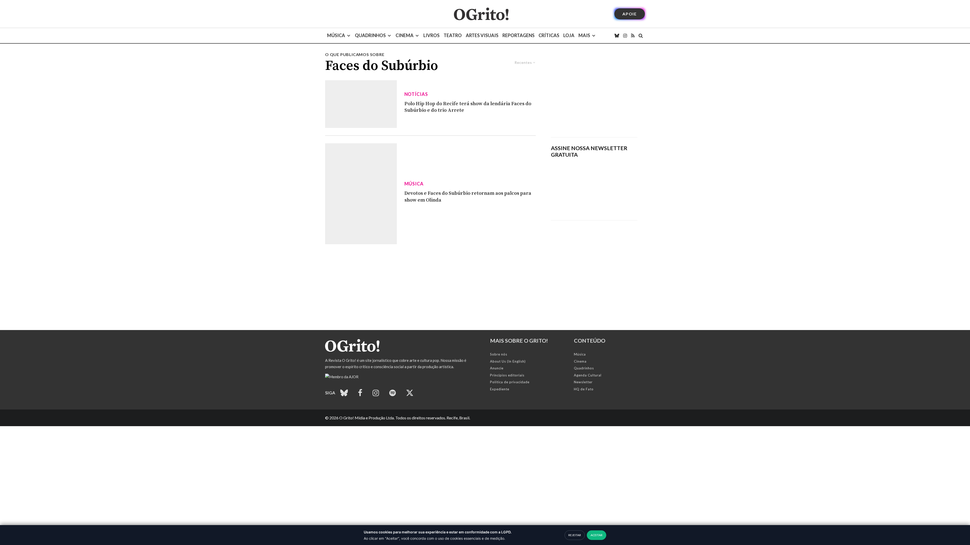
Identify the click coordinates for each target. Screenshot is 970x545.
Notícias (416, 94)
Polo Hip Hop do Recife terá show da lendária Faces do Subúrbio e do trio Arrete (467, 107)
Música (336, 35)
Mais (584, 35)
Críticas (549, 35)
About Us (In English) (508, 361)
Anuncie (496, 368)
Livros (431, 35)
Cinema (405, 35)
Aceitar (596, 535)
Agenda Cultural (587, 375)
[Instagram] (625, 35)
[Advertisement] (594, 94)
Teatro (453, 35)
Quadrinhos (370, 35)
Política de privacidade (509, 382)
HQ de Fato (584, 389)
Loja (568, 35)
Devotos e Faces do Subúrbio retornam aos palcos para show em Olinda (467, 196)
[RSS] (633, 35)
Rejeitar (574, 535)
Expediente (499, 389)
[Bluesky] (617, 35)
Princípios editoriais (507, 375)
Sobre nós (498, 354)
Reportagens (518, 35)
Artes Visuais (482, 35)
